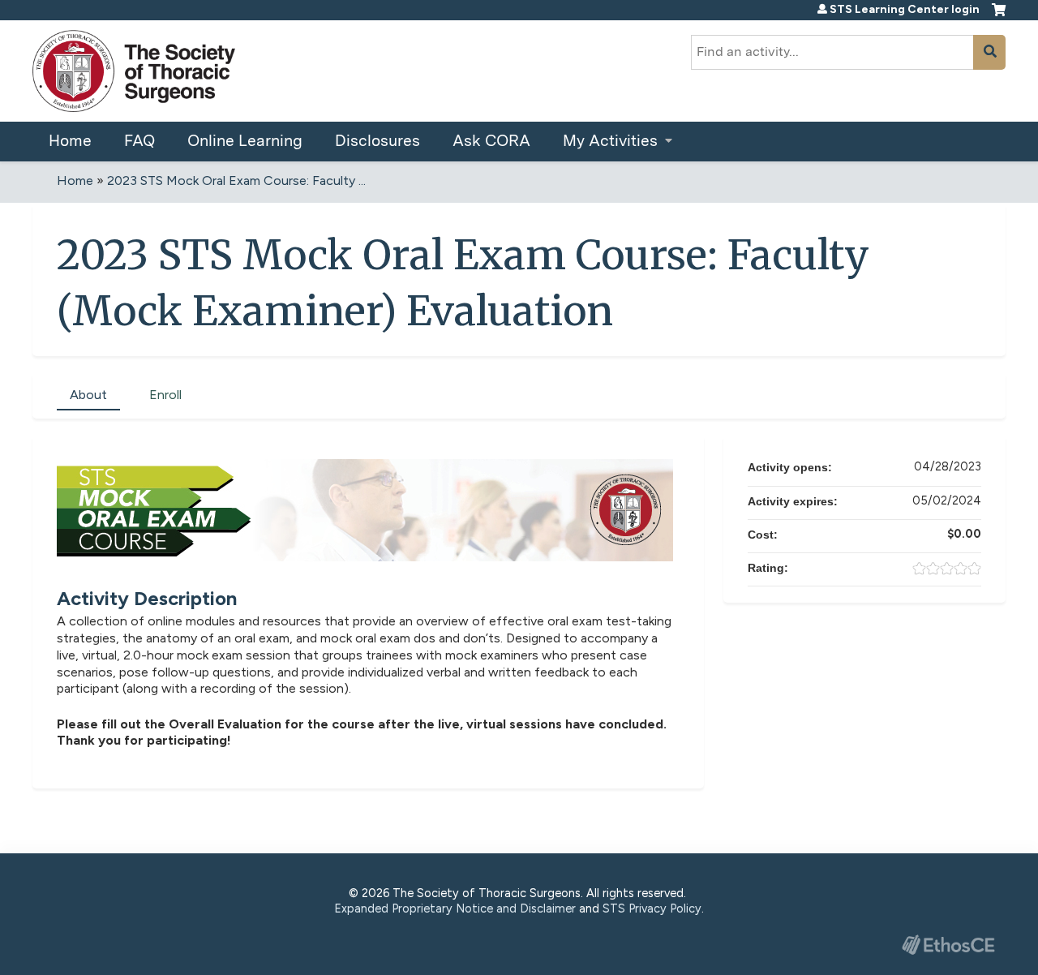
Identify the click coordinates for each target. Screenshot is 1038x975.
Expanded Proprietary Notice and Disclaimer (455, 908)
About (88, 394)
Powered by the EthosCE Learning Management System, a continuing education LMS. (948, 944)
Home (70, 140)
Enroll (165, 394)
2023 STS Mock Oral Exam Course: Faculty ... (236, 180)
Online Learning (244, 140)
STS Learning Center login (905, 9)
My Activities (610, 140)
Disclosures (377, 140)
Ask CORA (491, 140)
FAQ (139, 140)
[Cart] (999, 16)
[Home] (133, 71)
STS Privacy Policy (652, 908)
